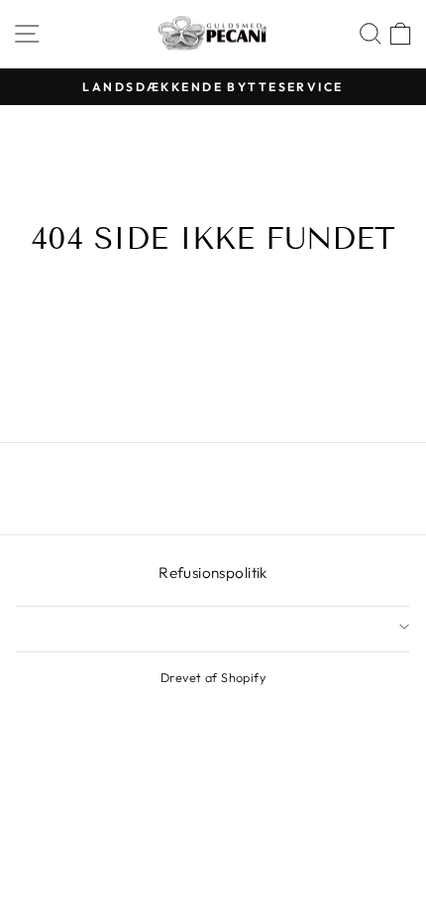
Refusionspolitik (213, 572)
